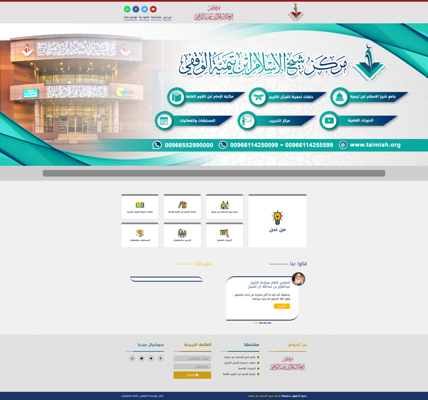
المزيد (282, 310)
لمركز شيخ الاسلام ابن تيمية (264, 396)
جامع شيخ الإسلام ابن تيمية (240, 357)
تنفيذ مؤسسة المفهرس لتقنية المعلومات (142, 396)
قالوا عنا (144, 17)
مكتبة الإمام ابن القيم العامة (239, 374)
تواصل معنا (130, 17)
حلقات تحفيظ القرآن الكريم (240, 363)
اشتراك (191, 375)
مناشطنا (156, 17)
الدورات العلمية (247, 368)
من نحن (167, 17)
